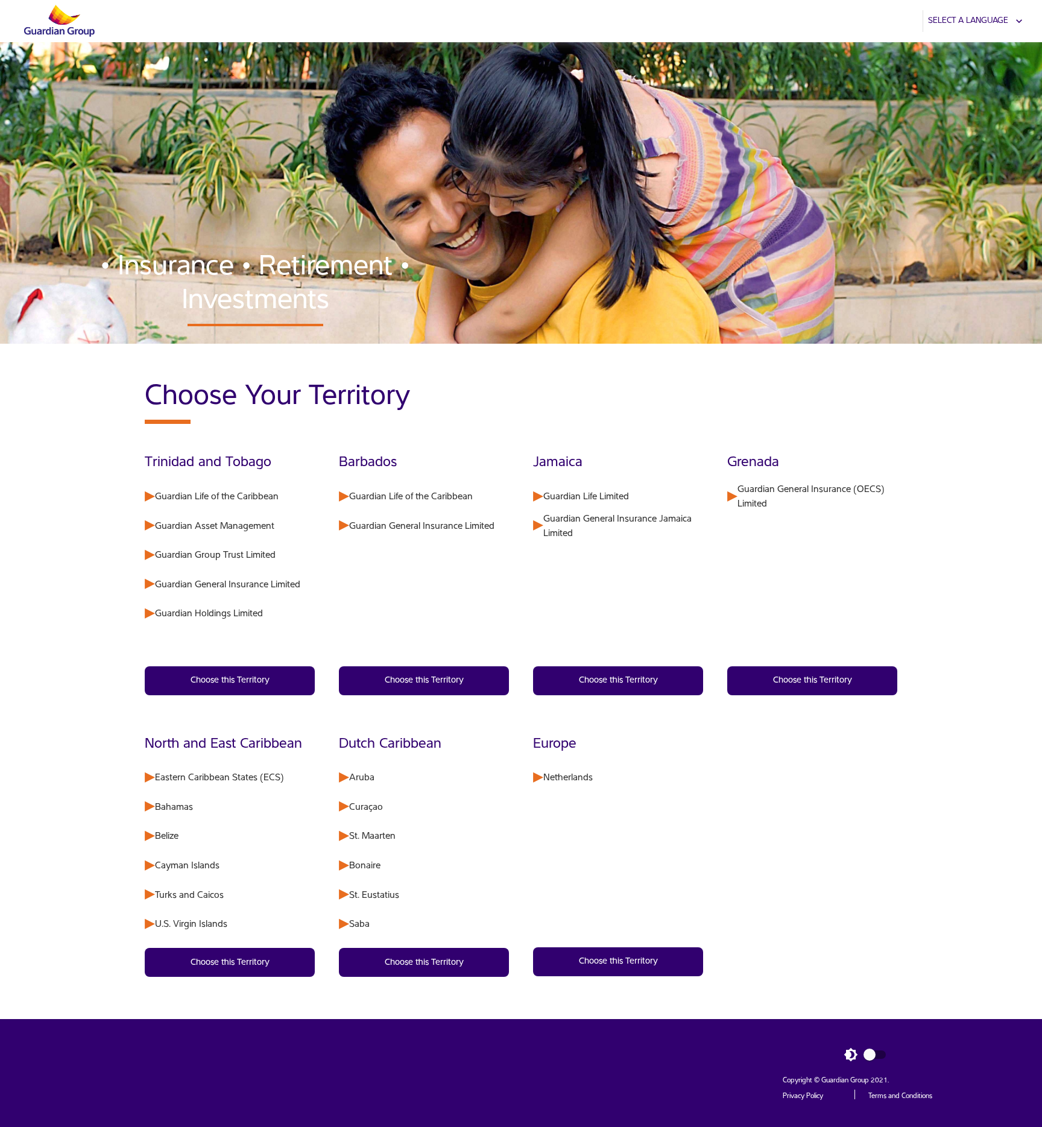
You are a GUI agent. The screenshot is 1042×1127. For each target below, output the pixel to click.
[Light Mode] (868, 1054)
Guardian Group (845, 1080)
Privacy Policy (803, 1096)
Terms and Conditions (900, 1096)
